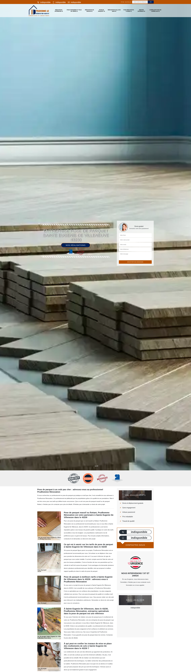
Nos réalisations (75, 245)
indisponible (45, 2)
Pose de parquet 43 (101, 10)
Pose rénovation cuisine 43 (128, 10)
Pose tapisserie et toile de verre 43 (74, 10)
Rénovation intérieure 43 (59, 10)
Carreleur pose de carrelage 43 (155, 10)
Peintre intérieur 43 (141, 10)
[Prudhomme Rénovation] (38, 10)
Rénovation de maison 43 (89, 10)
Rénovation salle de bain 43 (114, 10)
